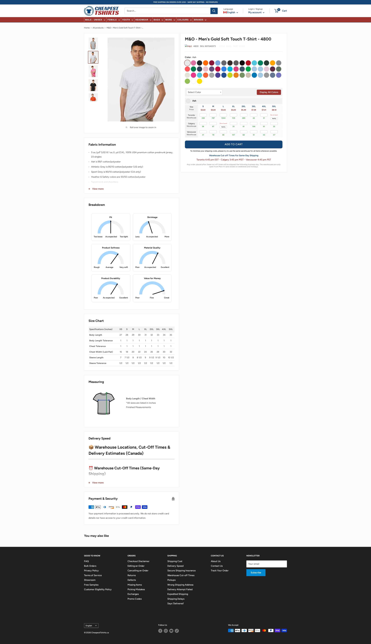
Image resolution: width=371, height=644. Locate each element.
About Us (215, 561)
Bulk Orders (90, 566)
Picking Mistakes (136, 589)
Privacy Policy (91, 570)
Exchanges (133, 594)
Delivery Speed (175, 566)
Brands (198, 20)
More (168, 20)
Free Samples (91, 584)
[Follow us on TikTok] (177, 631)
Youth (126, 20)
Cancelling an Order (138, 570)
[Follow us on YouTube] (171, 631)
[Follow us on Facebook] (160, 631)
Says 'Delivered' (175, 603)
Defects (132, 580)
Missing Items (135, 584)
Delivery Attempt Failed (179, 589)
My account (255, 12)
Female (112, 20)
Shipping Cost (174, 561)
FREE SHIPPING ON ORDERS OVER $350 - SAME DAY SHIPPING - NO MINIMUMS (185, 2)
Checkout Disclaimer (138, 561)
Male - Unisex (93, 20)
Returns (132, 575)
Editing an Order (136, 566)
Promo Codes (135, 598)
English (89, 625)
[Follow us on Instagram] (166, 631)
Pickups (171, 580)
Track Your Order (220, 570)
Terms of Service (93, 575)
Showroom (90, 580)
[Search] (214, 11)
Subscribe (256, 572)
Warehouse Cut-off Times (180, 575)
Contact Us (217, 566)
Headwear (141, 20)
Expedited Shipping (177, 594)
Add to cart (234, 144)
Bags (157, 20)
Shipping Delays (175, 598)
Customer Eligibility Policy (98, 589)
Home (87, 28)
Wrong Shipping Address (180, 584)
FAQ (86, 561)
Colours (183, 20)
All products (98, 28)
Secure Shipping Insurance (181, 570)
